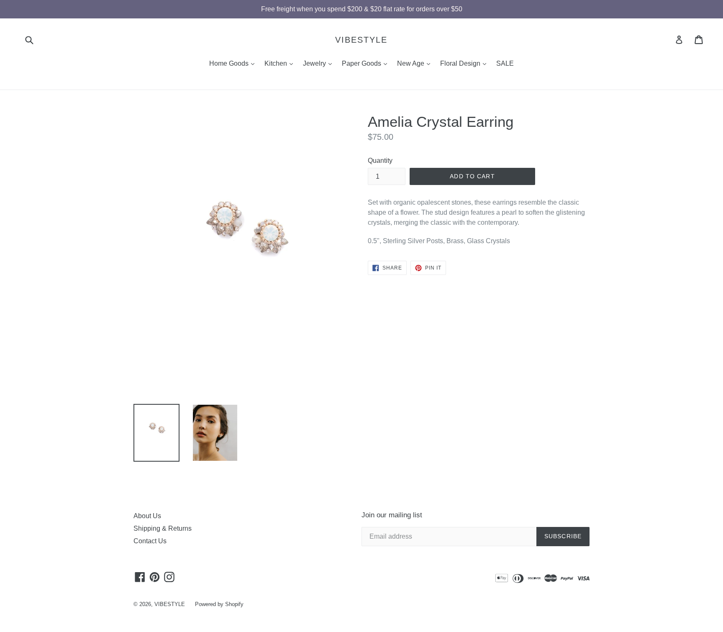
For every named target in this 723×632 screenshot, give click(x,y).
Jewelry (319, 63)
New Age (415, 63)
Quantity (380, 160)
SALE (505, 63)
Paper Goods (366, 63)
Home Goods (234, 63)
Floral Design (465, 63)
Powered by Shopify (219, 604)
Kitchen (280, 63)
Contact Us (150, 541)
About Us (147, 515)
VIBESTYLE (361, 39)
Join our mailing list (392, 515)
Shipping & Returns (162, 528)
